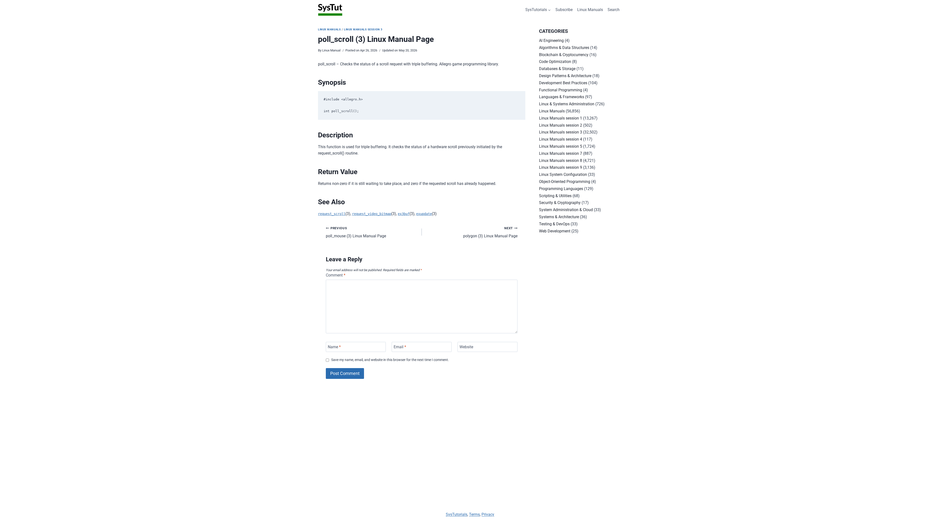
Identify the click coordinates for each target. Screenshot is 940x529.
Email (400, 347)
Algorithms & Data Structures (564, 47)
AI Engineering (551, 40)
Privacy (488, 514)
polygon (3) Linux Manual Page (490, 232)
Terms (474, 514)
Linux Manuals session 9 (560, 167)
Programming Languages (561, 188)
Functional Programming (560, 90)
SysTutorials (456, 514)
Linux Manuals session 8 (560, 160)
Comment (335, 275)
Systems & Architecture (559, 217)
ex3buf (404, 214)
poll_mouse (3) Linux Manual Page (356, 232)
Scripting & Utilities (555, 195)
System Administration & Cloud (566, 209)
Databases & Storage (557, 68)
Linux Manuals (590, 9)
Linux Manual (331, 50)
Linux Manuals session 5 (560, 146)
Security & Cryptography (560, 202)
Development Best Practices (563, 83)
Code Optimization (555, 61)
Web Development (554, 231)
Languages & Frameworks (561, 97)
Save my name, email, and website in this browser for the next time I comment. (390, 360)
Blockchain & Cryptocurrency (563, 54)
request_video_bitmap (371, 214)
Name (334, 347)
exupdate (424, 214)
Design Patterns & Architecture (565, 75)
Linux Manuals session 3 (363, 29)
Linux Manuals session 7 (560, 153)
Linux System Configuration (563, 174)
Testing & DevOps (554, 224)
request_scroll (331, 214)
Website (466, 347)
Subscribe (564, 9)
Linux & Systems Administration (566, 104)
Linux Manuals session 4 (560, 139)
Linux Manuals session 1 (560, 118)
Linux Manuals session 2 (560, 125)
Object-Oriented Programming (564, 181)
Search (614, 9)
